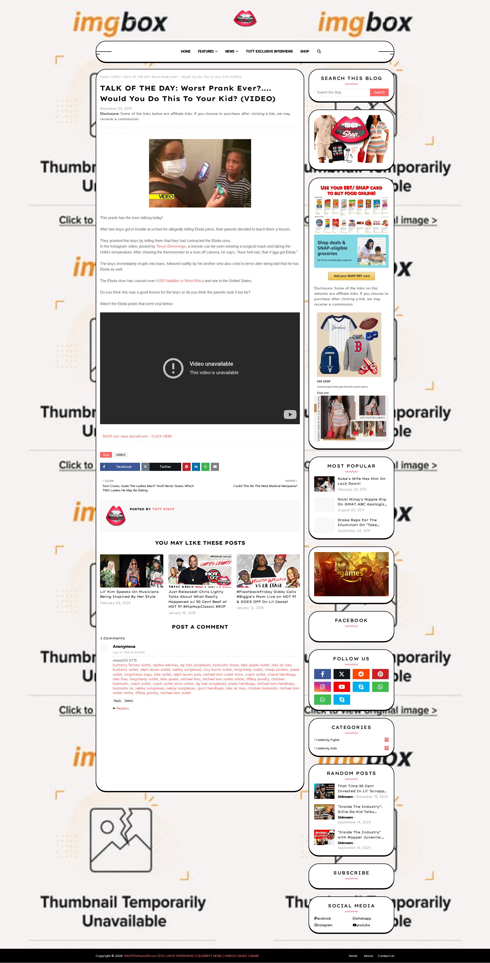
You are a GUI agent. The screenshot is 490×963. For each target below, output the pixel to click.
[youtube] (342, 687)
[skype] (391, 20)
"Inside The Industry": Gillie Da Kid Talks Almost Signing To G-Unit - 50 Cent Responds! (363, 809)
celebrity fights (352, 740)
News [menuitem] (229, 51)
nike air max (281, 665)
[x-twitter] (364, 20)
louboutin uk (123, 688)
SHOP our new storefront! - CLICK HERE (137, 436)
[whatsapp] (380, 687)
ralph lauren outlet (155, 669)
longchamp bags (138, 674)
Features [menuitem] (206, 51)
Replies (122, 708)
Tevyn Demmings (171, 246)
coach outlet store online (173, 683)
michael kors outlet (176, 692)
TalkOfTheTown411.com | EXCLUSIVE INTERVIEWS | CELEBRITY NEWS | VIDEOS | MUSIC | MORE (191, 956)
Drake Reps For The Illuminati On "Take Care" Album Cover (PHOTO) (357, 523)
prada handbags (241, 683)
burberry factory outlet (132, 665)
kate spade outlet (255, 665)
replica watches (165, 665)
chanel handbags (282, 674)
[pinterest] (383, 20)
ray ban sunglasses (195, 665)
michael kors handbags (275, 683)
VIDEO (116, 77)
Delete (129, 701)
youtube (363, 925)
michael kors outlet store (223, 674)
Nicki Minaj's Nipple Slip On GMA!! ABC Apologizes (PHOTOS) (363, 502)
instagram (324, 925)
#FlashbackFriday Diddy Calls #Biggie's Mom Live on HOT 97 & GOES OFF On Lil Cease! (266, 597)
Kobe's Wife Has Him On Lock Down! (362, 481)
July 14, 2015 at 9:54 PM (128, 652)
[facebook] (355, 20)
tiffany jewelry (257, 679)
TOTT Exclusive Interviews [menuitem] (269, 51)
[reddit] (361, 674)
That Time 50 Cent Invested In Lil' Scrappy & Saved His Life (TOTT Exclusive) (362, 789)
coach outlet (255, 674)
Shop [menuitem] (304, 51)
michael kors (190, 679)
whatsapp (363, 918)
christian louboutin (262, 688)
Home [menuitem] (185, 51)
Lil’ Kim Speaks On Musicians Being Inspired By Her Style (129, 594)
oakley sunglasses (187, 669)
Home (101, 20)
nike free (120, 679)
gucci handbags (211, 688)
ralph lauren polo (187, 674)
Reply (117, 701)
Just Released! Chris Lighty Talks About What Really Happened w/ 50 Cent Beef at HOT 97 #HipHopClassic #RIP (197, 599)
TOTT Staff (163, 509)
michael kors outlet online (223, 679)
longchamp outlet (248, 669)
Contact (134, 20)
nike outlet (162, 674)
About (116, 20)
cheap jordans (276, 669)
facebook (323, 918)
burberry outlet (125, 669)
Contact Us (386, 956)
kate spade (169, 679)
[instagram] (374, 20)
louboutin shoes (226, 665)
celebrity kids (352, 748)
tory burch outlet (218, 669)
